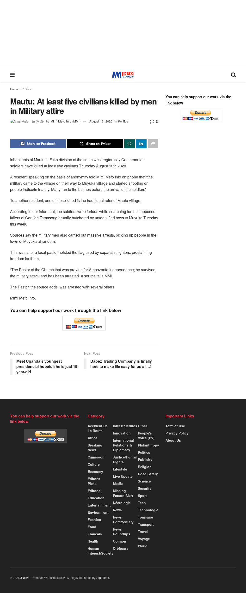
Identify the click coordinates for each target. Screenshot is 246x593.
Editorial (94, 490)
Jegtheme (102, 577)
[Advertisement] (123, 33)
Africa (92, 437)
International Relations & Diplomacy (123, 445)
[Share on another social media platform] (153, 143)
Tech (142, 502)
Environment (98, 512)
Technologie (148, 509)
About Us (173, 440)
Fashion (94, 519)
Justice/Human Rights (125, 459)
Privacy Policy (177, 433)
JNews (24, 577)
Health (93, 541)
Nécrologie (122, 502)
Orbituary (120, 548)
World (143, 546)
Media (118, 483)
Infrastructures (125, 425)
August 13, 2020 (100, 121)
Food (92, 526)
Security (144, 488)
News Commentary (123, 519)
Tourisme (145, 517)
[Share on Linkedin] (141, 143)
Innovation (122, 433)
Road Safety (148, 473)
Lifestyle (120, 469)
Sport (142, 495)
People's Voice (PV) (146, 435)
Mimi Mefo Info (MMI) (65, 121)
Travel (143, 531)
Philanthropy (148, 445)
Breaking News (95, 447)
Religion (145, 466)
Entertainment (99, 505)
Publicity (145, 459)
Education (96, 497)
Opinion (119, 541)
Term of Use (175, 425)
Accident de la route (98, 428)
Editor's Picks (94, 481)
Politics (26, 89)
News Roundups (121, 531)
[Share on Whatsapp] (129, 143)
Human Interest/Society (100, 551)
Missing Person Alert (123, 493)
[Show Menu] (12, 74)
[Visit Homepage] (123, 75)
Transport (146, 524)
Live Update (123, 476)
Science (144, 481)
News (117, 509)
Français (95, 534)
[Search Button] (233, 74)
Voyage (144, 538)
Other (142, 425)
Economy (95, 471)
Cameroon (96, 457)
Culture (94, 464)
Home (14, 89)
